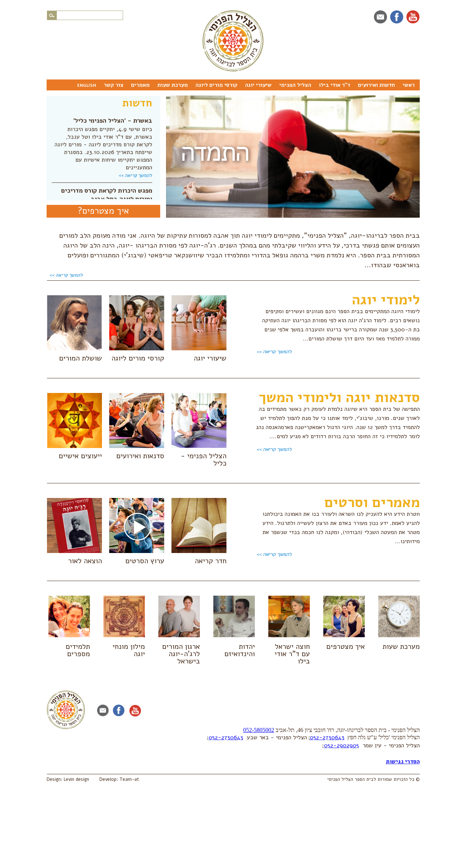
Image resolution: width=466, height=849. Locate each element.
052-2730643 (327, 737)
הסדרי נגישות (403, 762)
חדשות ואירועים (376, 85)
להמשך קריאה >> (135, 168)
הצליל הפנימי (295, 85)
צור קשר (113, 85)
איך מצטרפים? (103, 211)
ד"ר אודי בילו (334, 85)
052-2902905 (341, 745)
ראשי (409, 85)
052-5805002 (258, 730)
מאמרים (140, 85)
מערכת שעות (172, 85)
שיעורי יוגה (258, 85)
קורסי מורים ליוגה (216, 85)
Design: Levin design (68, 779)
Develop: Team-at (119, 779)
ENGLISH (86, 85)
